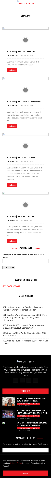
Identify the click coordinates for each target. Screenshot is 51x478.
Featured (25, 391)
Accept (25, 473)
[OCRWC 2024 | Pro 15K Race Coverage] (25, 146)
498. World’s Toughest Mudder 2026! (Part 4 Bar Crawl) (25, 342)
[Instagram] (22, 380)
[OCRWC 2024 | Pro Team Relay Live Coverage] (25, 90)
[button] (4, 3)
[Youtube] (35, 380)
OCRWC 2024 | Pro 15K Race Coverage (21, 157)
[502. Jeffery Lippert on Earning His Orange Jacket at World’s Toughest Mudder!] (8, 401)
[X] (28, 380)
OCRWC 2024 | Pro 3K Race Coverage (20, 216)
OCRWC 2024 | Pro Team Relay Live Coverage (24, 101)
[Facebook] (15, 380)
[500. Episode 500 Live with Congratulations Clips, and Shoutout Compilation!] (8, 426)
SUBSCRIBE (8, 267)
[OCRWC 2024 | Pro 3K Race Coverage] (25, 204)
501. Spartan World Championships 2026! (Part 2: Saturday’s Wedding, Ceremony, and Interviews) (24, 317)
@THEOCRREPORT (11, 286)
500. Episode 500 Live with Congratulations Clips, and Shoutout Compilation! (23, 326)
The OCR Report (13, 55)
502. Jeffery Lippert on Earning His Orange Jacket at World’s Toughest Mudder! (22, 308)
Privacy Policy (16, 463)
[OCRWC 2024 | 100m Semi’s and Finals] (25, 39)
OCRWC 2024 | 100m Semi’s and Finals (21, 51)
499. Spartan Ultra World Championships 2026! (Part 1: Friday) (24, 334)
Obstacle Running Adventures (28, 404)
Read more (12, 70)
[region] (25, 466)
